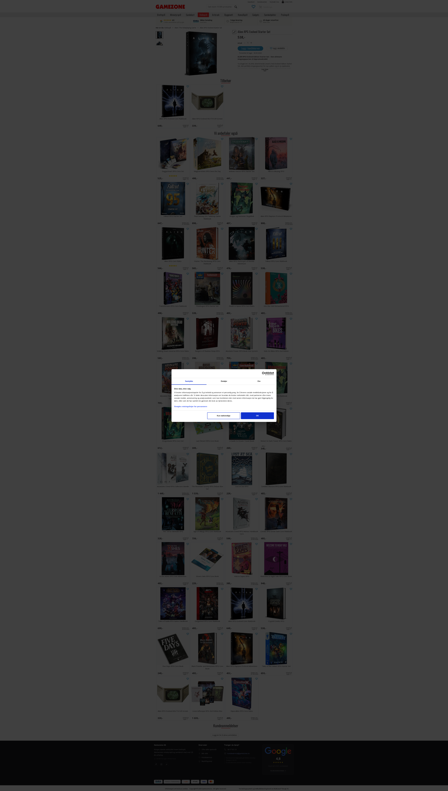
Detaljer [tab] (224, 381)
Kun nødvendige (223, 416)
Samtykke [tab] (189, 381)
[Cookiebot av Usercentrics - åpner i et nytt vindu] (264, 373)
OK (257, 416)
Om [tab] (258, 381)
